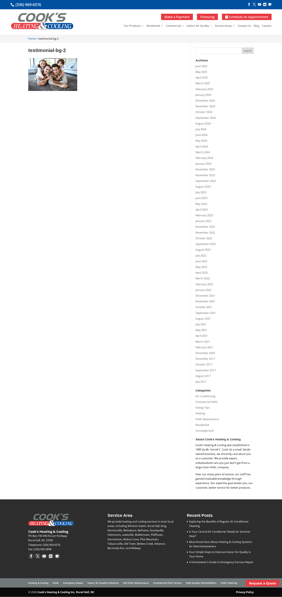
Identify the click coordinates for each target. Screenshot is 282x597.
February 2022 (204, 284)
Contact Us (244, 26)
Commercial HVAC (207, 402)
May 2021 (201, 330)
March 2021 (203, 341)
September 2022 (206, 244)
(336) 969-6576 (28, 4)
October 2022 (204, 238)
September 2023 (206, 181)
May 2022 (201, 267)
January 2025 (203, 95)
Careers (267, 26)
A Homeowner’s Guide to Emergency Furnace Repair (221, 562)
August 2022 (203, 249)
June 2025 (201, 66)
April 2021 (202, 336)
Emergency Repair (73, 582)
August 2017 (203, 376)
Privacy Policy (245, 592)
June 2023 (201, 198)
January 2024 (203, 163)
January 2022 (203, 290)
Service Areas (223, 26)
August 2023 (203, 186)
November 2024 (205, 106)
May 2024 (201, 140)
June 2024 (201, 135)
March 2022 (203, 278)
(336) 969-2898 (42, 549)
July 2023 (201, 192)
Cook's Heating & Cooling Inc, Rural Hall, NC (66, 592)
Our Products (132, 26)
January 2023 (203, 221)
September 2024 (206, 118)
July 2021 (201, 324)
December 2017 (205, 359)
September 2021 (206, 313)
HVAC (56, 582)
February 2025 (204, 89)
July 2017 (201, 381)
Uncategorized (205, 430)
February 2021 (204, 347)
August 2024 (203, 123)
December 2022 (205, 226)
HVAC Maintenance (207, 419)
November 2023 (205, 175)
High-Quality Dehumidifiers (201, 582)
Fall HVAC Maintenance (136, 582)
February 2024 (204, 158)
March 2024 (203, 152)
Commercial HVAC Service (167, 582)
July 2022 (201, 255)
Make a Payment (177, 17)
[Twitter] (254, 4)
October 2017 (204, 364)
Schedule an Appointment (248, 17)
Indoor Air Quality (198, 26)
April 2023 (202, 209)
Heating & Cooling (38, 582)
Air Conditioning (205, 396)
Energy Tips (203, 407)
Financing (207, 17)
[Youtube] (259, 4)
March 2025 (203, 83)
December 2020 (205, 353)
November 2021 (205, 301)
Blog (256, 26)
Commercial (173, 26)
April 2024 (202, 146)
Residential (153, 26)
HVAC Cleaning (229, 582)
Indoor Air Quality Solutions (103, 582)
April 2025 (202, 77)
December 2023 (205, 169)
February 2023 (204, 215)
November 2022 (205, 232)
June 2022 (201, 261)
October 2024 (204, 112)
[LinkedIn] (264, 4)
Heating (200, 413)
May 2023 (201, 204)
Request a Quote (262, 583)
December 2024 (205, 100)
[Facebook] (249, 4)
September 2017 (206, 370)
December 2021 (205, 295)
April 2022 (202, 272)
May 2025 (201, 72)
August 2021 (203, 318)
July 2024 (201, 129)
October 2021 (204, 307)
